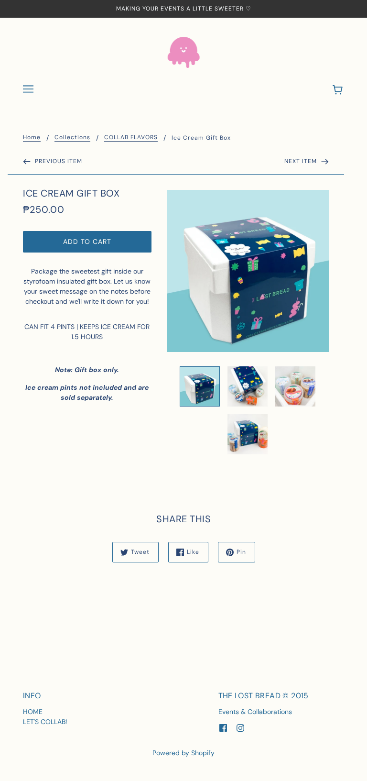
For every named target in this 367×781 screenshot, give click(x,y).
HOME (33, 711)
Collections (72, 137)
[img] (223, 728)
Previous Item (57, 161)
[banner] (184, 51)
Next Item (301, 161)
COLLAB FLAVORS (131, 137)
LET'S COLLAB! (45, 721)
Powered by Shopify (183, 752)
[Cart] (339, 90)
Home (32, 137)
